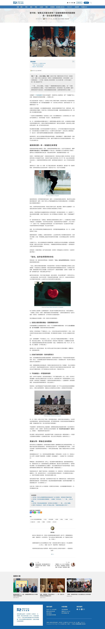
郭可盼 (48, 522)
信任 (45, 519)
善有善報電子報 (65, 613)
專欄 (47, 7)
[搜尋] (91, 2)
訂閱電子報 (79, 2)
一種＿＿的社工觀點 (53, 18)
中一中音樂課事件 (38, 95)
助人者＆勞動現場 (61, 18)
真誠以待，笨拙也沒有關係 (37, 66)
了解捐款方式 (84, 7)
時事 (26, 7)
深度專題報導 (65, 609)
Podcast (69, 7)
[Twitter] (39, 512)
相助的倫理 (67, 18)
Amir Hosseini (51, 415)
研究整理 (52, 7)
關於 (22, 7)
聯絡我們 (77, 7)
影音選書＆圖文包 (60, 7)
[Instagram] (74, 2)
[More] (41, 512)
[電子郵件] (67, 2)
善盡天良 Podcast (66, 611)
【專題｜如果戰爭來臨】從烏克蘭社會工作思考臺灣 (79, 594)
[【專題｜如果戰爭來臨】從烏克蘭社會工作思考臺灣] (79, 585)
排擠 (56, 519)
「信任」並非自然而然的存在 (38, 65)
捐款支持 (86, 2)
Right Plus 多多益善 (51, 609)
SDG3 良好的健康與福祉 (36, 519)
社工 (71, 519)
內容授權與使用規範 (51, 615)
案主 (61, 519)
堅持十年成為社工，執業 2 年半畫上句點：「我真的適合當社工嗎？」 (51, 505)
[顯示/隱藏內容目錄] (72, 61)
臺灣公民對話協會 (50, 611)
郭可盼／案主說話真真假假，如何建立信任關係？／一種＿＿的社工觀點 (51, 503)
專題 (36, 7)
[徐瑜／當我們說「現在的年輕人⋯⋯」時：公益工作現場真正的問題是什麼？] (52, 585)
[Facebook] (72, 2)
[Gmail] (37, 512)
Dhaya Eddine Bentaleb (51, 307)
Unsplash (57, 195)
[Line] (35, 512)
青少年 (54, 522)
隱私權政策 (49, 613)
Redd (52, 195)
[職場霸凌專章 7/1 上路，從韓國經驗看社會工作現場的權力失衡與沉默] (25, 585)
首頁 (18, 7)
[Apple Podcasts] (69, 2)
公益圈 (41, 7)
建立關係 (51, 519)
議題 (31, 7)
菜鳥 (38, 522)
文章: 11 (52, 554)
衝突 (43, 522)
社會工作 (32, 522)
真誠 (66, 519)
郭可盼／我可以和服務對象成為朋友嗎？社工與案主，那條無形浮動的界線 (52, 497)
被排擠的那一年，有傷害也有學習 (39, 63)
